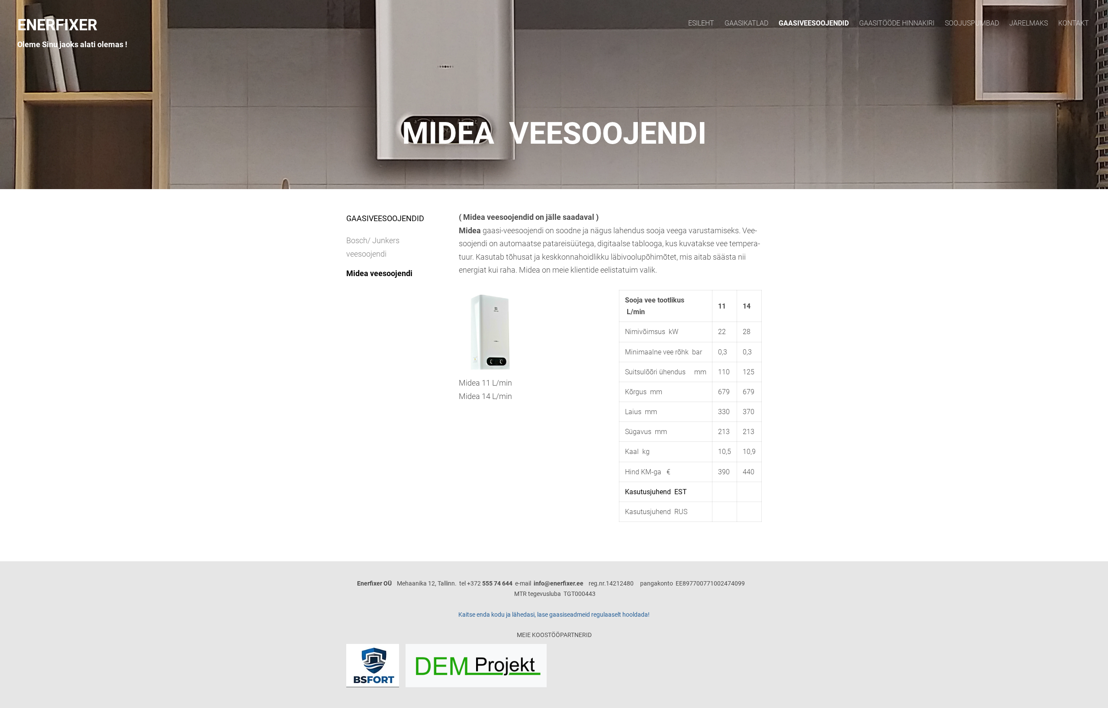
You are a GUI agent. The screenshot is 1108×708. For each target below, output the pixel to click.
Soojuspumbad (972, 23)
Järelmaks (1028, 23)
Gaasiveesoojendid (814, 23)
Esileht (701, 23)
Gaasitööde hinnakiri (896, 23)
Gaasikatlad (746, 23)
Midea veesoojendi (379, 273)
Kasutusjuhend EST (656, 492)
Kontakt (1073, 23)
